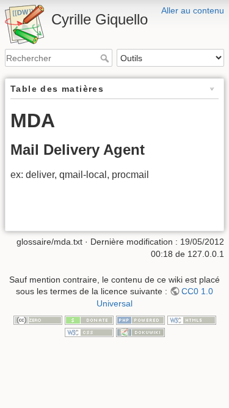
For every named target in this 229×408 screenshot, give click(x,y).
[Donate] (89, 320)
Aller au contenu (192, 10)
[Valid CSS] (89, 331)
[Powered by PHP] (140, 320)
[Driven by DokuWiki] (140, 331)
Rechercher (106, 58)
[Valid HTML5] (191, 320)
